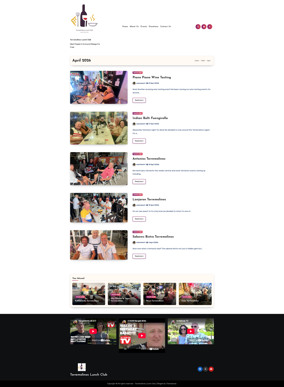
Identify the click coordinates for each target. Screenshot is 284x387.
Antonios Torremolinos (149, 158)
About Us (134, 27)
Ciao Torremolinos (190, 301)
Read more (139, 100)
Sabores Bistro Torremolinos (153, 236)
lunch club (137, 73)
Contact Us (165, 27)
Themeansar (171, 384)
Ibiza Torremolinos (155, 301)
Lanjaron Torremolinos (149, 199)
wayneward (140, 83)
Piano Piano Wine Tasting (152, 77)
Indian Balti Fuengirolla (150, 118)
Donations (153, 27)
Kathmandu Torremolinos (87, 301)
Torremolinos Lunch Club (80, 40)
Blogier (160, 384)
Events (144, 27)
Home (125, 27)
